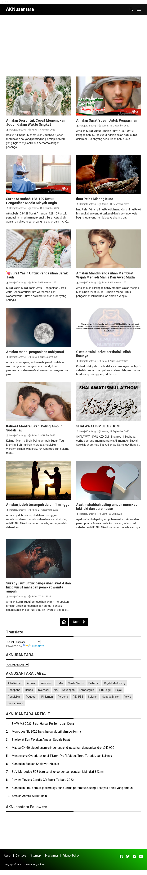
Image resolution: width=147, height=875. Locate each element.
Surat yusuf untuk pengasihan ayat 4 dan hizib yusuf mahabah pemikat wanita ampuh (38, 587)
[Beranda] (64, 622)
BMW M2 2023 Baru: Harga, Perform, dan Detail (43, 723)
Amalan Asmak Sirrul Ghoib (29, 796)
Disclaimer (51, 855)
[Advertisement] (73, 45)
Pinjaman (47, 696)
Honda (29, 689)
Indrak (41, 864)
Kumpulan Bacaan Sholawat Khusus (35, 764)
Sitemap (35, 855)
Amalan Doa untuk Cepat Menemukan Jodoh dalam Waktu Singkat (35, 122)
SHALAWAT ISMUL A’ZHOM (98, 426)
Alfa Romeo (15, 683)
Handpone (14, 689)
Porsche (63, 696)
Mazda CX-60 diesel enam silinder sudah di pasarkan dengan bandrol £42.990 (63, 748)
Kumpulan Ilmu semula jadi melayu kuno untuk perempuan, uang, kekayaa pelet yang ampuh (72, 788)
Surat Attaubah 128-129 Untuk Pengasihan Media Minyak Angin (31, 201)
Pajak (118, 689)
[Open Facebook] (121, 856)
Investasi (43, 689)
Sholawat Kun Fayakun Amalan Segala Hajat (41, 739)
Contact (21, 855)
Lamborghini (87, 689)
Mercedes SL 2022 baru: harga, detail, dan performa (46, 731)
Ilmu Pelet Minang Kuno (94, 199)
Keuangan (68, 689)
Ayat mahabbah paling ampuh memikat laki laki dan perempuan (106, 507)
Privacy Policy (71, 855)
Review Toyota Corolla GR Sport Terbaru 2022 (43, 780)
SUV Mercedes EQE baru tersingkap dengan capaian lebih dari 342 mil (58, 772)
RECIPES (78, 696)
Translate (38, 646)
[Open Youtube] (141, 856)
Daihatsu (94, 683)
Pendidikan (14, 696)
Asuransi (46, 683)
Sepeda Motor (111, 696)
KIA (56, 689)
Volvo (127, 696)
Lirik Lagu (105, 689)
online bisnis (15, 703)
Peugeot (31, 696)
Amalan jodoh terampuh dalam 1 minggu (37, 505)
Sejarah (92, 696)
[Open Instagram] (134, 856)
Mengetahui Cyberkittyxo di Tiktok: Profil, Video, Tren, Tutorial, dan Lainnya (62, 756)
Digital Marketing (114, 683)
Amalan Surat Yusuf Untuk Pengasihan (106, 120)
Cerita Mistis (76, 683)
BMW (60, 683)
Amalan (31, 683)
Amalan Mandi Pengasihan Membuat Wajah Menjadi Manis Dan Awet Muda (105, 275)
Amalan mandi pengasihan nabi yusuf (35, 352)
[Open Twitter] (128, 856)
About (7, 855)
